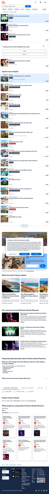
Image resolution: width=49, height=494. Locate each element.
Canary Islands (17, 400)
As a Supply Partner (40, 470)
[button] (24, 18)
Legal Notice (24, 472)
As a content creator (41, 472)
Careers (33, 472)
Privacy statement (30, 271)
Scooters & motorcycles (7, 371)
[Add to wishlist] (7, 16)
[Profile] (45, 2)
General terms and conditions (25, 480)
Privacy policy (24, 474)
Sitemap (23, 488)
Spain (7, 464)
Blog (33, 474)
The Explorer (33, 481)
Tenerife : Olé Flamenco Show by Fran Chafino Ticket (24, 441)
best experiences (32, 400)
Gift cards (34, 478)
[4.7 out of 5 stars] (5, 412)
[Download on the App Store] (16, 476)
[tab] (10, 388)
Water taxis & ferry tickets (8, 367)
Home (3, 464)
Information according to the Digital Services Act (26, 485)
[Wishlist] (36, 2)
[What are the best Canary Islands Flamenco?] (45, 378)
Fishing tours (5, 372)
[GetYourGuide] (3, 2)
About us (33, 470)
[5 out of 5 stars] (9, 420)
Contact (23, 470)
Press (33, 476)
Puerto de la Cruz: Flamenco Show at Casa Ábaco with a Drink (24, 418)
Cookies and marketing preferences (26, 477)
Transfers (5, 370)
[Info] (16, 12)
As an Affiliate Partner (41, 474)
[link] (24, 18)
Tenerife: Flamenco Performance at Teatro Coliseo (7, 418)
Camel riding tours (7, 368)
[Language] (40, 2)
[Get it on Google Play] (16, 471)
